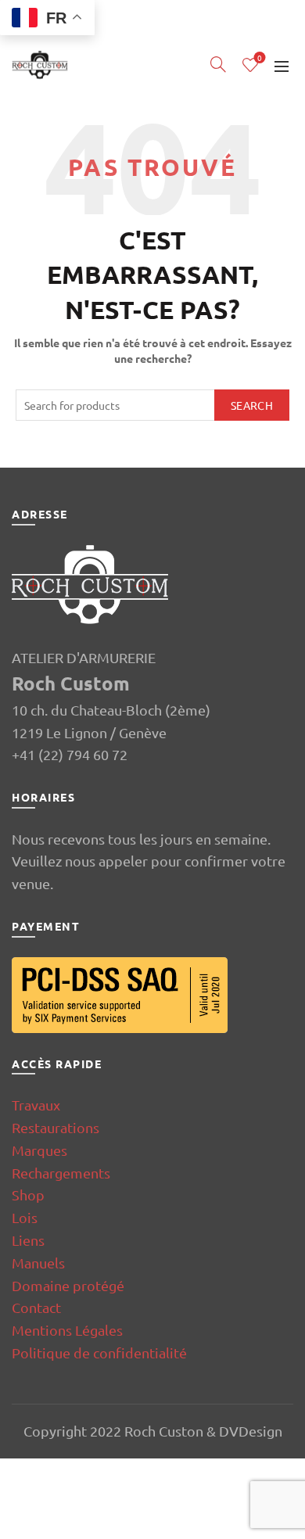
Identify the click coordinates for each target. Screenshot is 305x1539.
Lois (25, 1217)
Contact (36, 1307)
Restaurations (55, 1127)
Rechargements (61, 1172)
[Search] (218, 64)
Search (252, 405)
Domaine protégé (68, 1285)
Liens (28, 1240)
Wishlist (259, 58)
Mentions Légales (67, 1330)
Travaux (36, 1104)
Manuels (38, 1262)
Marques (39, 1150)
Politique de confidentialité (99, 1352)
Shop (28, 1194)
